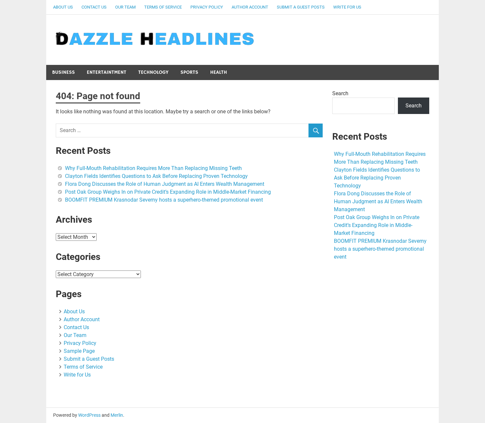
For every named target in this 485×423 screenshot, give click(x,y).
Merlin (117, 415)
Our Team (125, 7)
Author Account (250, 7)
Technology (153, 72)
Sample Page (79, 351)
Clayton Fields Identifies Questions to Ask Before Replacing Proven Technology (156, 176)
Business (63, 72)
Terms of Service (163, 7)
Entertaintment (106, 72)
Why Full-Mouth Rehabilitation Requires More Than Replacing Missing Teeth (153, 168)
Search (340, 93)
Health (218, 72)
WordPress (89, 415)
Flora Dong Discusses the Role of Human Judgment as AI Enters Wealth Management (164, 184)
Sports (189, 72)
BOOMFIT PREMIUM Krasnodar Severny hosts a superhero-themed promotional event (164, 200)
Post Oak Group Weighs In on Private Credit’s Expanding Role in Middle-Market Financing (168, 192)
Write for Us (347, 7)
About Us (63, 7)
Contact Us (94, 7)
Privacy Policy (206, 7)
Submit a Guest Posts (301, 7)
